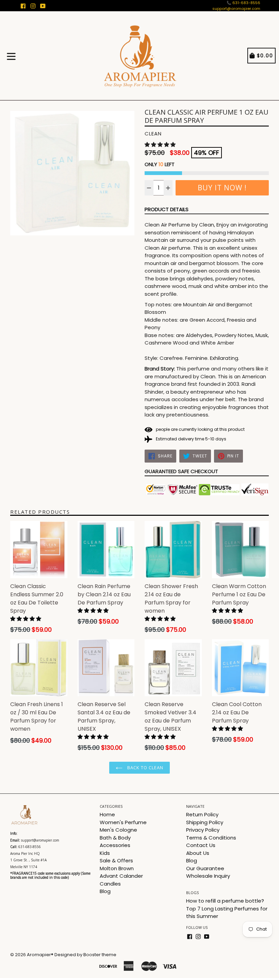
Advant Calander (121, 875)
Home (107, 814)
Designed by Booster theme (85, 954)
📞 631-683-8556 (243, 2)
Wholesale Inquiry (208, 875)
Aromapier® (40, 954)
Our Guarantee (205, 868)
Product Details (166, 209)
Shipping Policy (204, 822)
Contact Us (200, 845)
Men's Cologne (118, 829)
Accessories (115, 845)
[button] (161, 144)
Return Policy (202, 814)
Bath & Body (115, 837)
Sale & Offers (116, 860)
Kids (105, 853)
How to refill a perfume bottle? (225, 900)
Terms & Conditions (211, 837)
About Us (197, 853)
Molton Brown (117, 868)
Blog (105, 891)
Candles (110, 883)
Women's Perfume (123, 822)
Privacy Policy (202, 829)
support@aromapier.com (236, 8)
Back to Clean (145, 767)
